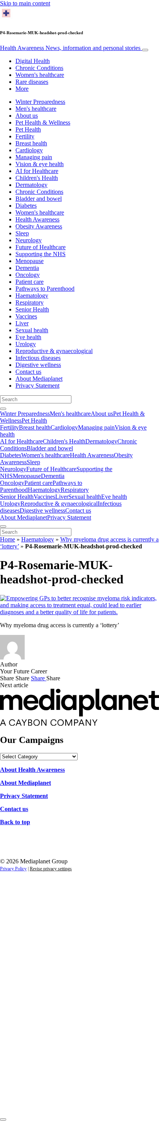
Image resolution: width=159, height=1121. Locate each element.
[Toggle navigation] (145, 50)
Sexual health (31, 330)
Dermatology (31, 185)
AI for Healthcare (36, 171)
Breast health (31, 143)
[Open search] (3, 409)
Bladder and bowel (38, 198)
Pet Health (28, 129)
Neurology (28, 240)
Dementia (27, 268)
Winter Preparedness (40, 101)
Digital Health (32, 61)
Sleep (22, 233)
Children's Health (36, 178)
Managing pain (33, 157)
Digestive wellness (38, 364)
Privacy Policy (13, 868)
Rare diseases (31, 81)
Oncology (27, 275)
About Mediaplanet (39, 378)
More (22, 88)
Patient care (29, 281)
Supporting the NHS (40, 254)
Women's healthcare (39, 75)
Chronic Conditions (39, 68)
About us (26, 115)
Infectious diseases (38, 358)
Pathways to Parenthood (44, 288)
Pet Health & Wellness (42, 122)
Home (7, 539)
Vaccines (26, 316)
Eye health (28, 337)
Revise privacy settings (51, 868)
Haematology (31, 295)
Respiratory (29, 302)
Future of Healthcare (40, 247)
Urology (25, 344)
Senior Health (32, 309)
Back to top (15, 822)
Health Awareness (70, 48)
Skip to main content (25, 3)
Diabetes (26, 205)
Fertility (24, 136)
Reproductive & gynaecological (54, 351)
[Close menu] (3, 526)
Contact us (28, 371)
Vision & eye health (39, 164)
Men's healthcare (35, 108)
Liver (22, 323)
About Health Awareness (32, 769)
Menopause (29, 261)
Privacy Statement (37, 385)
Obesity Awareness (38, 226)
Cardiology (29, 150)
